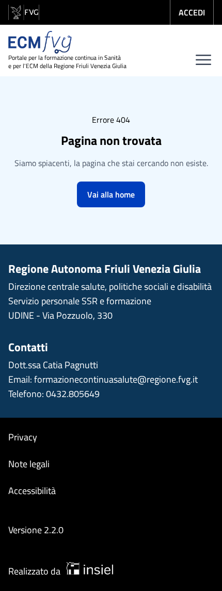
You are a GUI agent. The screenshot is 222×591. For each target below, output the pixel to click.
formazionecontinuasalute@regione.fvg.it (116, 379)
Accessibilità (32, 491)
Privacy (22, 437)
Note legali (29, 464)
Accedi (192, 12)
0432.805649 (73, 394)
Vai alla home (111, 194)
